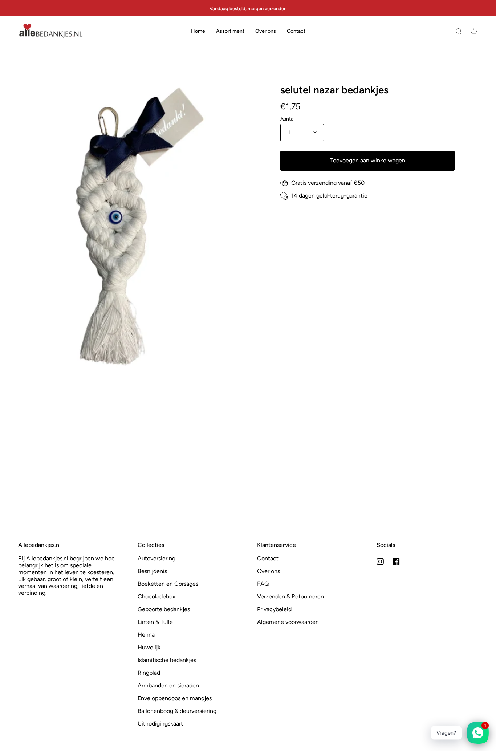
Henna (146, 634)
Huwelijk (149, 647)
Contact (268, 558)
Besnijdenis (152, 571)
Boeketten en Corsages (168, 583)
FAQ (263, 583)
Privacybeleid (274, 609)
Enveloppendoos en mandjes (175, 698)
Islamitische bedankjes (167, 660)
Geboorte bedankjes (164, 609)
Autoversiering (156, 558)
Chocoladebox (156, 596)
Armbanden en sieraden (168, 685)
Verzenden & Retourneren (290, 596)
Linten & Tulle (155, 621)
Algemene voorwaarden (288, 621)
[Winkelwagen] (473, 31)
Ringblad (149, 672)
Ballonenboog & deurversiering (177, 710)
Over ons (268, 571)
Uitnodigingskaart (160, 723)
